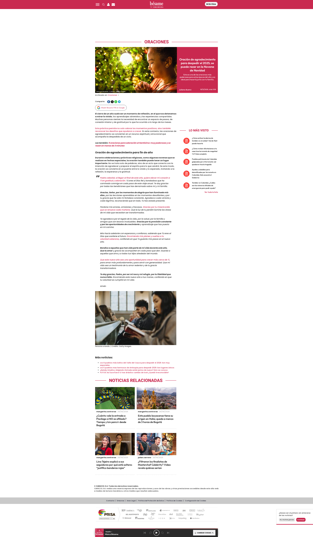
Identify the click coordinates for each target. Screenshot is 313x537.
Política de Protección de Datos (151, 501)
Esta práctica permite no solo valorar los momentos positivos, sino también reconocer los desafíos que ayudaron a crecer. (133, 130)
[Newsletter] (113, 4)
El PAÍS (128, 510)
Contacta (110, 501)
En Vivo (212, 4)
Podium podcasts (151, 518)
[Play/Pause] (156, 533)
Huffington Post (131, 514)
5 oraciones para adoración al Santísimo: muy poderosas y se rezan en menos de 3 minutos (132, 144)
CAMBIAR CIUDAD (204, 533)
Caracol (200, 510)
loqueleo (182, 518)
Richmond (127, 518)
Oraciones (156, 42)
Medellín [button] (108, 532)
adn (191, 510)
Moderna (139, 518)
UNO (145, 514)
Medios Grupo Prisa (107, 518)
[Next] (168, 533)
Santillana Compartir (165, 510)
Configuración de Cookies (195, 501)
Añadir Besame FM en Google (113, 108)
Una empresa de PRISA (107, 512)
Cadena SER (175, 510)
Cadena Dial (171, 514)
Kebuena (198, 514)
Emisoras (120, 501)
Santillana (152, 510)
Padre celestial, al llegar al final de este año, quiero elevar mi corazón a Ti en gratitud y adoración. (135, 179)
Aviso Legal (131, 501)
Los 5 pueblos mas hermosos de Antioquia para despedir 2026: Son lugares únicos (137, 367)
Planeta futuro (189, 514)
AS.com (183, 510)
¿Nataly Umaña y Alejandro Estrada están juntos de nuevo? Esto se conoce (134, 370)
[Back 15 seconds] (151, 533)
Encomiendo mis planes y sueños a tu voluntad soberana (132, 237)
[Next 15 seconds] (162, 533)
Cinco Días (161, 514)
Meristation (194, 518)
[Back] (145, 533)
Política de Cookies (174, 501)
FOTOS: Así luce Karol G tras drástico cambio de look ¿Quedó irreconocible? (134, 372)
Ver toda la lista (211, 192)
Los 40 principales (140, 510)
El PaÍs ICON (162, 518)
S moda (171, 518)
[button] (97, 4)
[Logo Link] (156, 4)
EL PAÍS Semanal (180, 514)
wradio (152, 514)
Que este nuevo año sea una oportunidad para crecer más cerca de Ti (134, 259)
